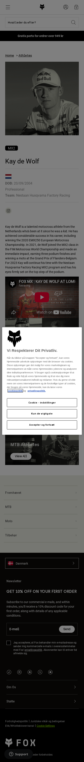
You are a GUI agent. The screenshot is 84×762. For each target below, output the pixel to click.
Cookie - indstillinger (42, 402)
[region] (42, 381)
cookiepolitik (15, 390)
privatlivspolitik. (37, 390)
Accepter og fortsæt (42, 424)
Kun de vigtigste (42, 413)
